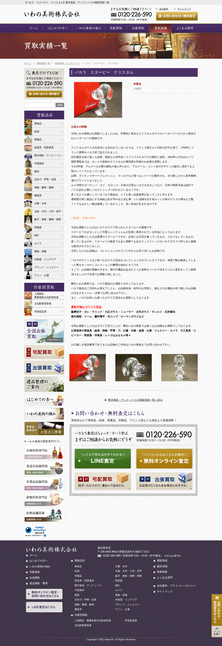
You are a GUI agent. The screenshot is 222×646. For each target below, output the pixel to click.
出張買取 (138, 28)
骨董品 (37, 139)
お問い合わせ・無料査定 (177, 16)
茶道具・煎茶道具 (44, 147)
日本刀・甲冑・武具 (45, 179)
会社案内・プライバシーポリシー (176, 585)
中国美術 (39, 163)
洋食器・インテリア (45, 259)
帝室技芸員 (40, 311)
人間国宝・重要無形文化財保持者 (93, 620)
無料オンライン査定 (164, 459)
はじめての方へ (57, 28)
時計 (36, 235)
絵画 (36, 131)
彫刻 (36, 171)
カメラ (37, 243)
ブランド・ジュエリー (46, 267)
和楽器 (37, 227)
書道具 (37, 195)
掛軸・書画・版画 (44, 187)
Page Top (217, 631)
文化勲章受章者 (42, 303)
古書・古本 (40, 203)
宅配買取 (116, 28)
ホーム (33, 28)
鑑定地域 (162, 566)
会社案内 (163, 9)
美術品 (37, 123)
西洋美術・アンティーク (47, 155)
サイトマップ (184, 9)
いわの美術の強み (88, 28)
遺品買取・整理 (38, 583)
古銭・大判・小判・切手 (47, 211)
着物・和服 (40, 251)
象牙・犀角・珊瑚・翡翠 (47, 219)
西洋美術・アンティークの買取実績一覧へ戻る (135, 399)
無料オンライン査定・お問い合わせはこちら (44, 594)
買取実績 (160, 28)
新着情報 (162, 571)
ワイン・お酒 (41, 275)
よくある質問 (185, 28)
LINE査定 (103, 459)
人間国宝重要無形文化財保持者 (46, 295)
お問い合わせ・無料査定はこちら (217, 610)
